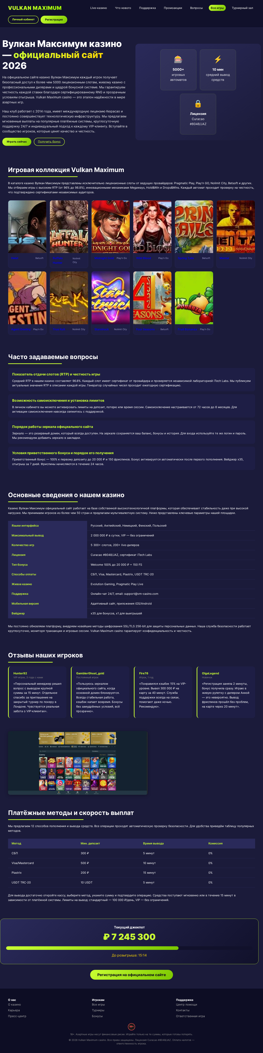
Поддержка (147, 8)
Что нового (123, 8)
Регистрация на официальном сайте (131, 975)
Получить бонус (49, 141)
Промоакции (173, 8)
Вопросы (196, 8)
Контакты (182, 1010)
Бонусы (97, 1016)
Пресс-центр (17, 1016)
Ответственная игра (190, 1016)
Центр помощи (186, 1004)
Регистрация (54, 19)
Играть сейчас (17, 141)
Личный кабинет (23, 19)
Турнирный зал (242, 8)
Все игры (217, 8)
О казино (14, 1004)
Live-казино (98, 8)
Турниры (98, 1010)
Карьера (14, 1010)
